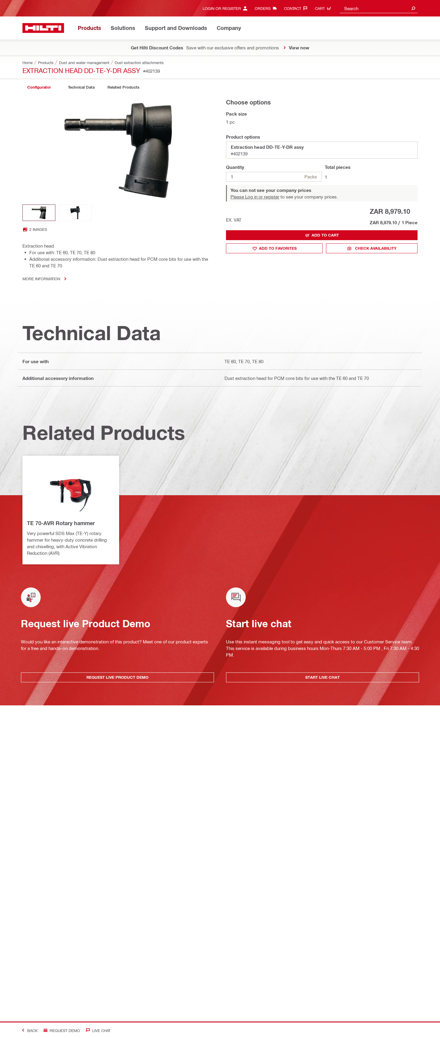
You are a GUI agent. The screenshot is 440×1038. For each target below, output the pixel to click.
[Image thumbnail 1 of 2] (38, 212)
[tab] (39, 87)
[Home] (43, 28)
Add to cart (325, 235)
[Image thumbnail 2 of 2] (75, 212)
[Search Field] (413, 8)
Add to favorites (278, 248)
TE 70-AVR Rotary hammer (61, 523)
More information (41, 278)
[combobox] (379, 8)
